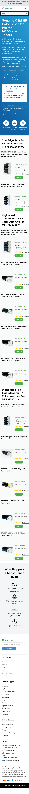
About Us (5, 662)
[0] (21, 8)
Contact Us (5, 686)
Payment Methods (7, 706)
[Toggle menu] (25, 8)
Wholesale (5, 730)
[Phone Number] (17, 8)
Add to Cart (19, 177)
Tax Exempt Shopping (8, 733)
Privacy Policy (6, 711)
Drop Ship (5, 735)
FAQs (3, 700)
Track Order (5, 694)
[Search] (25, 13)
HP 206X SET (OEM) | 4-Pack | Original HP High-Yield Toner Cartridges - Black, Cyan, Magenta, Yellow (14, 154)
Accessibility (5, 714)
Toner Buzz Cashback (8, 692)
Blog (3, 670)
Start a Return (6, 697)
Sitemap (4, 676)
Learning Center (7, 673)
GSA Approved (6, 727)
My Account (5, 689)
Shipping (4, 703)
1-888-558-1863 (9, 753)
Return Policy (6, 708)
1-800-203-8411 (9, 750)
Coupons (4, 667)
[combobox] (14, 13)
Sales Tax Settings (7, 724)
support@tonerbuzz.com (11, 761)
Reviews (4, 665)
